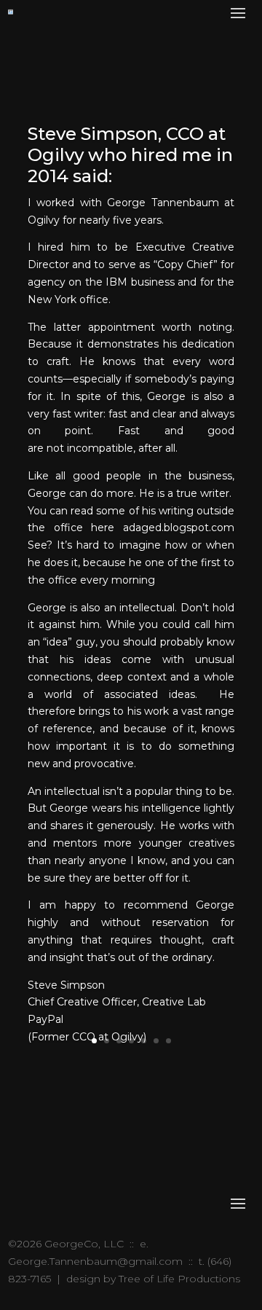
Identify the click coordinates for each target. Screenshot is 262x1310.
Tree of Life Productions (179, 1278)
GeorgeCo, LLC (84, 1243)
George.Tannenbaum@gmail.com (95, 1261)
